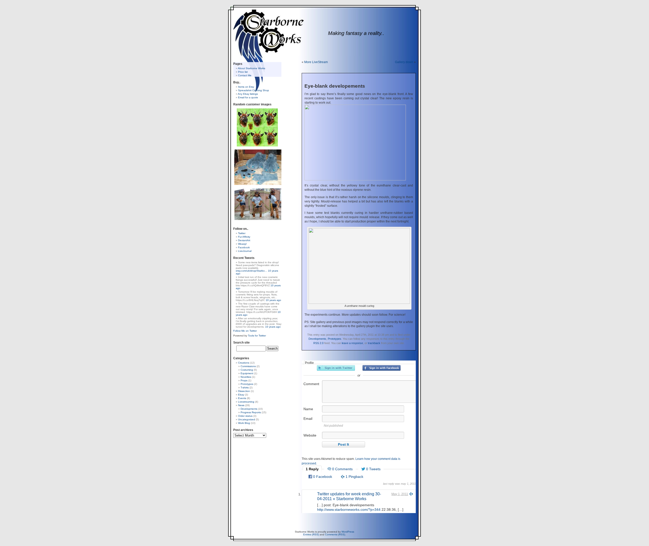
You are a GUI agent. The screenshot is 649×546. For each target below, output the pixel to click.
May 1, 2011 (399, 494)
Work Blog (244, 423)
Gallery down (404, 62)
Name (308, 409)
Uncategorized (246, 419)
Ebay (241, 394)
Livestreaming (246, 401)
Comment (311, 384)
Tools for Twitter (257, 335)
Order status (245, 416)
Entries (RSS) (311, 534)
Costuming (247, 369)
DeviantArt (244, 240)
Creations (243, 362)
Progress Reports (251, 412)
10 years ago (273, 300)
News (241, 405)
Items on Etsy (246, 86)
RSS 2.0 (318, 343)
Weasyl (242, 243)
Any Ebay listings (248, 93)
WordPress (347, 531)
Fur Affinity (244, 236)
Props (244, 380)
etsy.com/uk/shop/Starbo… (251, 270)
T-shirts (245, 387)
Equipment (247, 373)
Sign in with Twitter (336, 368)
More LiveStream (316, 62)
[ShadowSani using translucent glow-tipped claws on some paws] (258, 166)
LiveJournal (244, 251)
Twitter (241, 233)
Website (309, 435)
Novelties (246, 376)
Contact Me (244, 75)
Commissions (248, 366)
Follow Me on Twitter (245, 330)
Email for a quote (248, 97)
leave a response (352, 343)
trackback (374, 343)
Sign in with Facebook (382, 368)
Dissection (244, 391)
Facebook (244, 247)
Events (242, 398)
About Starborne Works (251, 68)
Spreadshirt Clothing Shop (253, 90)
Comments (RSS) (335, 534)
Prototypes (334, 338)
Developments (317, 338)
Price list (243, 71)
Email (307, 419)
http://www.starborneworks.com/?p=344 (349, 509)
